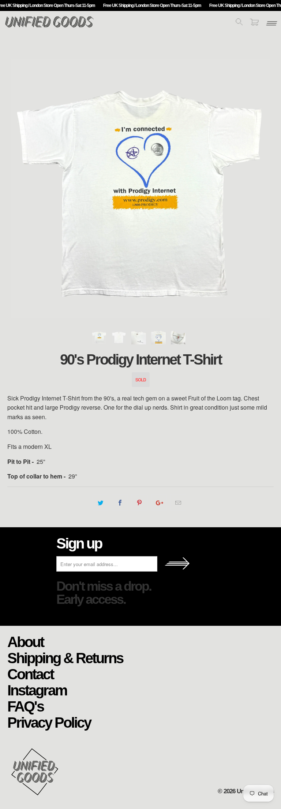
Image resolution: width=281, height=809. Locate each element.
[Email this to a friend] (178, 502)
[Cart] (254, 23)
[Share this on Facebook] (120, 502)
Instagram (37, 690)
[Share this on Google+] (159, 502)
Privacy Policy (49, 722)
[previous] (21, 188)
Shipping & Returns (65, 657)
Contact (30, 673)
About (25, 641)
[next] (259, 188)
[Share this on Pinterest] (139, 502)
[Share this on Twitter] (100, 502)
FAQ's (25, 706)
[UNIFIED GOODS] (49, 26)
